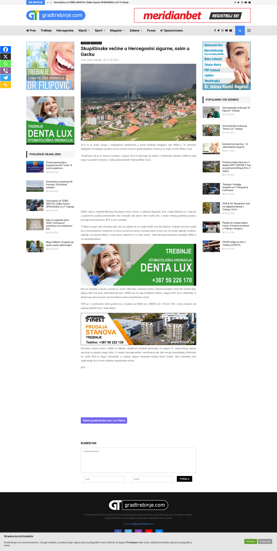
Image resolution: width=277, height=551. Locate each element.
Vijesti (82, 30)
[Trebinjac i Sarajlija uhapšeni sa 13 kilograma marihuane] (211, 189)
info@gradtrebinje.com (142, 524)
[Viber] (5, 70)
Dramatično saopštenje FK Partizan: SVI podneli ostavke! (59, 184)
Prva (33, 30)
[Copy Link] (5, 84)
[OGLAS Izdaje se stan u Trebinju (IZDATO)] (211, 246)
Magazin (116, 30)
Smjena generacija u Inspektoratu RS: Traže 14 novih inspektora (59, 165)
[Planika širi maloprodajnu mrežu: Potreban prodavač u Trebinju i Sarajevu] (211, 227)
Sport (98, 30)
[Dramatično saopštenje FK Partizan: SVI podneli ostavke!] (35, 186)
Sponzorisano (173, 30)
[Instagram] (223, 30)
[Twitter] (219, 30)
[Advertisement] (138, 187)
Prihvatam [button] (250, 541)
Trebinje (46, 30)
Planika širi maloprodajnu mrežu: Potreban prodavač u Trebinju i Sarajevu (235, 226)
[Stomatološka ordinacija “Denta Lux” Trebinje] (211, 130)
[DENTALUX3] (138, 284)
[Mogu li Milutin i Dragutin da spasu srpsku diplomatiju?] (35, 246)
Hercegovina (64, 30)
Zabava (134, 30)
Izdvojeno (85, 43)
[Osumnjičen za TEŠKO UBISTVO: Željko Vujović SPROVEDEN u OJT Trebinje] (35, 205)
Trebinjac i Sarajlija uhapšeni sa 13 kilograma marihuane (235, 187)
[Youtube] (227, 30)
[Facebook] (215, 30)
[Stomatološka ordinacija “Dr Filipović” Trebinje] (211, 112)
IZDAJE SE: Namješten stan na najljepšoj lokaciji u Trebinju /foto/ (236, 206)
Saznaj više (265, 541)
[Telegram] (5, 77)
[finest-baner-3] (138, 344)
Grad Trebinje (94, 60)
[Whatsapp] (5, 63)
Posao (151, 30)
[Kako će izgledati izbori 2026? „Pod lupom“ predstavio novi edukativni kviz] (35, 224)
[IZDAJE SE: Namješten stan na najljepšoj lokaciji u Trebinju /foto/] (211, 208)
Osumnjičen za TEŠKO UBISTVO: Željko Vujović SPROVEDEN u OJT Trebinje (91, 2)
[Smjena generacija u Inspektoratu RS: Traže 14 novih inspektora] (35, 167)
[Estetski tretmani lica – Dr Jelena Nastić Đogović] (211, 148)
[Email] (231, 30)
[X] (5, 56)
